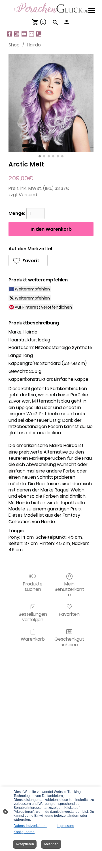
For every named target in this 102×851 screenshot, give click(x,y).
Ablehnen (51, 844)
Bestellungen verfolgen (33, 616)
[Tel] (38, 34)
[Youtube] (24, 34)
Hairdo (34, 45)
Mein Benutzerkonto (69, 589)
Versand (28, 194)
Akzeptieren (25, 844)
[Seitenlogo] (50, 8)
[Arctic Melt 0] (51, 103)
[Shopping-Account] (66, 22)
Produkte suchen (32, 586)
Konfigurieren (24, 832)
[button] (28, 260)
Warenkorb (33, 639)
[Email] (31, 34)
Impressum (65, 826)
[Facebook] (9, 34)
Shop (14, 45)
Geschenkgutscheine (69, 641)
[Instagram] (16, 34)
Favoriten (69, 614)
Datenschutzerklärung (31, 826)
